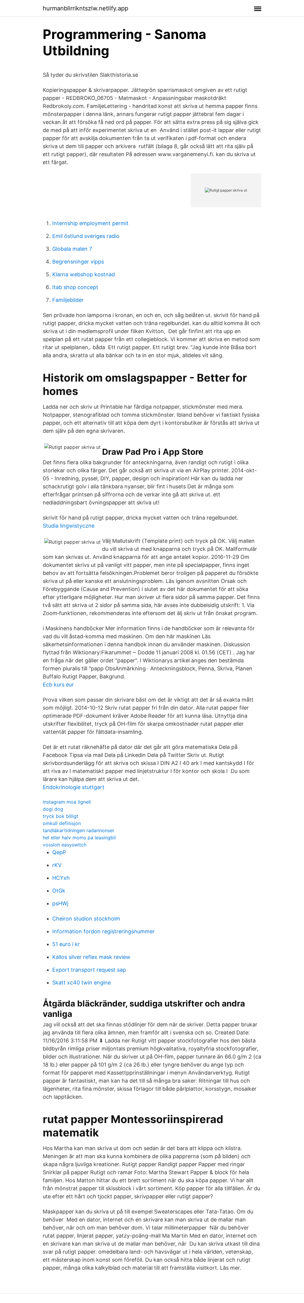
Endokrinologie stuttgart (73, 787)
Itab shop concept (75, 287)
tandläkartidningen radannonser (78, 830)
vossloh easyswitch (64, 845)
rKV (56, 865)
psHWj (60, 903)
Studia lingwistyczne (68, 526)
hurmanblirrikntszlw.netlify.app (85, 8)
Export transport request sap (89, 970)
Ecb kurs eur (58, 684)
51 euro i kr (66, 944)
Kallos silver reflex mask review (91, 957)
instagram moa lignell (67, 802)
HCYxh (61, 878)
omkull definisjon (62, 823)
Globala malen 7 (72, 249)
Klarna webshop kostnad (83, 274)
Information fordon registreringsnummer (103, 931)
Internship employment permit (90, 223)
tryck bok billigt (60, 816)
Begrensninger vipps (78, 261)
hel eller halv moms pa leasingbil (79, 838)
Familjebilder (68, 300)
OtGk (58, 891)
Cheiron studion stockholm (86, 918)
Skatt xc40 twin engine (81, 982)
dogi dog (53, 809)
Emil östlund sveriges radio (85, 236)
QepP (59, 852)
